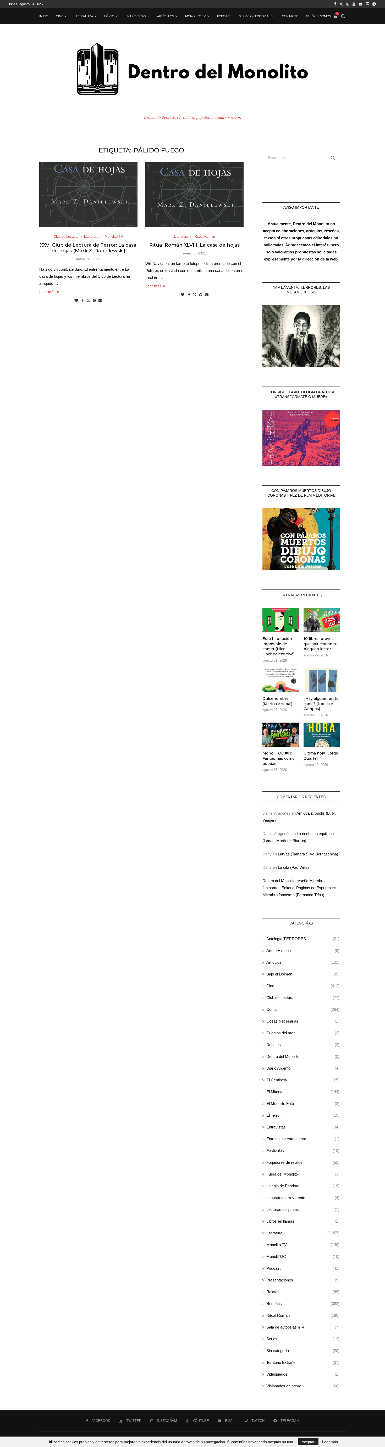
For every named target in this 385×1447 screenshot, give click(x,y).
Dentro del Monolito (302, 1056)
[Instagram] (347, 4)
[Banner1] (301, 336)
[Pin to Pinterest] (94, 300)
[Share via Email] (100, 300)
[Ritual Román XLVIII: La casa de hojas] (194, 194)
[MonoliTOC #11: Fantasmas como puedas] (280, 735)
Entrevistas (135, 16)
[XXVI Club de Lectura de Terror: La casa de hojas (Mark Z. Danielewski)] (88, 194)
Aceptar (308, 1442)
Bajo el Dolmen (302, 974)
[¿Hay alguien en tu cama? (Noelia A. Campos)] (322, 680)
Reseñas (302, 1303)
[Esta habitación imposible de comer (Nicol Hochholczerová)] (280, 620)
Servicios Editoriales (256, 16)
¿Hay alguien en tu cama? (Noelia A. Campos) (321, 703)
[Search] (343, 16)
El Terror (302, 1115)
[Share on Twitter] (88, 300)
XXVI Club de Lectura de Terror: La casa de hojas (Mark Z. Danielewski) (88, 248)
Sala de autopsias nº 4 (302, 1327)
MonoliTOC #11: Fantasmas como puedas (278, 758)
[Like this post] (76, 300)
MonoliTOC (302, 1256)
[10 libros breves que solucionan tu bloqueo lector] (322, 620)
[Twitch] (367, 4)
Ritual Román (302, 1315)
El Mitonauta (302, 1091)
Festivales (302, 1150)
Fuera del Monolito (302, 1174)
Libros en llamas (302, 1221)
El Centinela (302, 1080)
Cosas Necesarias (302, 1021)
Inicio (43, 16)
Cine (59, 16)
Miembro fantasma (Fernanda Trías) (293, 895)
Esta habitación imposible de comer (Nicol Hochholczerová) (278, 646)
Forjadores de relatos (302, 1162)
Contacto (290, 16)
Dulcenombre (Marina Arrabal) (277, 701)
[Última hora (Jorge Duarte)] (322, 735)
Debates (302, 1044)
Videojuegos (302, 1374)
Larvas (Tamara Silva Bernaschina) (308, 854)
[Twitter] (341, 4)
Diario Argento (302, 1068)
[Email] (360, 4)
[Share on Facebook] (83, 300)
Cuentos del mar (302, 1033)
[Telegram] (374, 4)
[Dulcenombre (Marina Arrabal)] (280, 680)
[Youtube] (354, 4)
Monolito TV (195, 16)
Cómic (109, 16)
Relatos (302, 1292)
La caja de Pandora (302, 1186)
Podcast (224, 16)
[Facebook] (335, 4)
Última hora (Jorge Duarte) (321, 756)
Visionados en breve (302, 1386)
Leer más (47, 292)
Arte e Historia (302, 950)
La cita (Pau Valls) (293, 867)
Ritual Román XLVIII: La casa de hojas (194, 245)
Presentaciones (302, 1280)
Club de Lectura (302, 997)
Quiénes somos (318, 16)
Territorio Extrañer (302, 1362)
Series (302, 1339)
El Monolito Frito (302, 1103)
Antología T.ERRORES (302, 939)
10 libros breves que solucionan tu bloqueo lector (320, 643)
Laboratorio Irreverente (302, 1197)
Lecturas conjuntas (302, 1209)
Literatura (83, 16)
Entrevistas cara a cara (302, 1139)
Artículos (165, 16)
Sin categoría (302, 1350)
